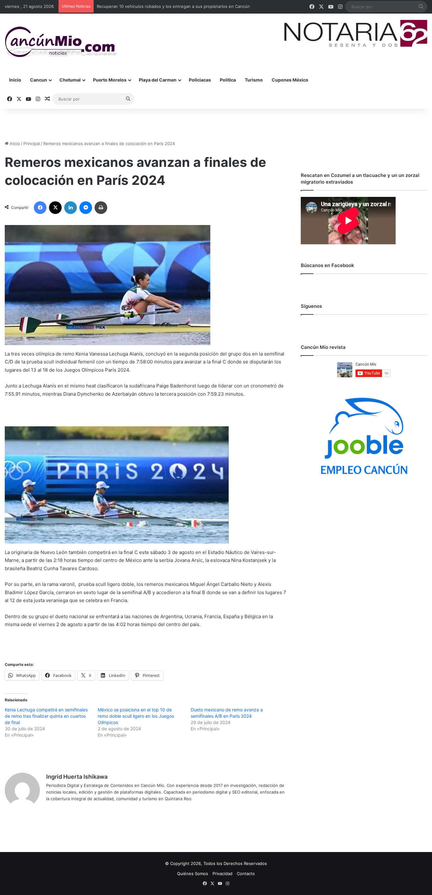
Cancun (38, 79)
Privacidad (222, 873)
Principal (31, 143)
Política (228, 79)
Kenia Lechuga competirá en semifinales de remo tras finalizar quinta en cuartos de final (46, 716)
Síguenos (311, 306)
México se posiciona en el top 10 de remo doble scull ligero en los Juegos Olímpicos (136, 716)
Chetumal (70, 79)
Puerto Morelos (110, 79)
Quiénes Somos (192, 873)
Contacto (246, 873)
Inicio (15, 79)
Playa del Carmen (157, 79)
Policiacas (200, 79)
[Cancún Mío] (61, 42)
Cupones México (290, 79)
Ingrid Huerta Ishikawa (77, 776)
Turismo (254, 79)
